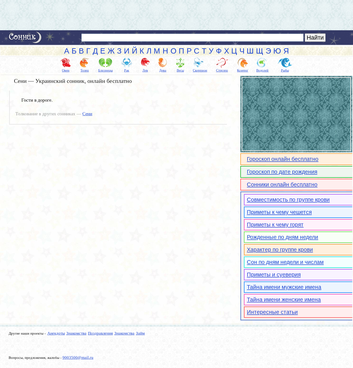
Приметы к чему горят (275, 224)
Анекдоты (56, 333)
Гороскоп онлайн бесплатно (282, 159)
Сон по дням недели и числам (285, 262)
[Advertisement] (176, 15)
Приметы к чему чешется (279, 212)
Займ (140, 333)
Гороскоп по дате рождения (282, 172)
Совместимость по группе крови (288, 199)
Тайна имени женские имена (284, 299)
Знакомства (76, 333)
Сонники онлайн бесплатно (282, 184)
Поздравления (100, 333)
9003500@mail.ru (77, 357)
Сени (87, 113)
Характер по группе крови (280, 249)
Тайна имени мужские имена (284, 287)
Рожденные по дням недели (282, 237)
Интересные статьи (272, 312)
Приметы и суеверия (274, 274)
